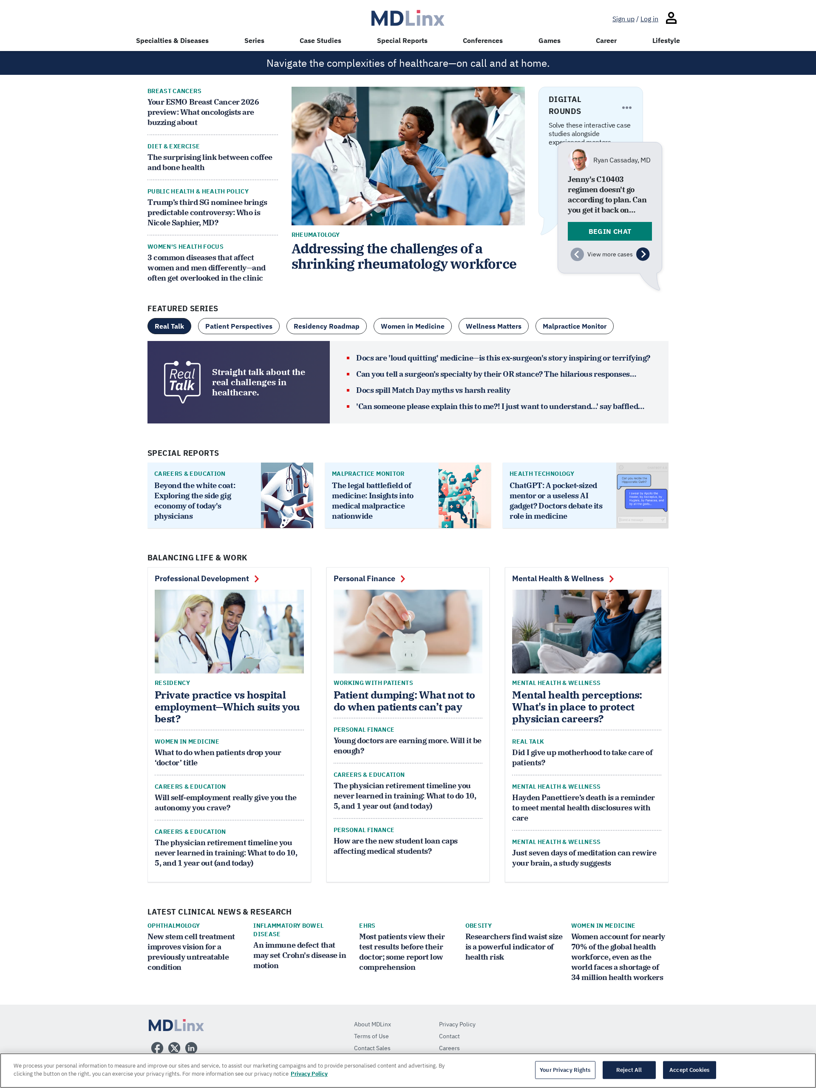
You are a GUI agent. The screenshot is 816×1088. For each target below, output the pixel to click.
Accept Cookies (689, 1070)
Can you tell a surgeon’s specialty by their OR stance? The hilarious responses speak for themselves (493, 374)
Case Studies (320, 40)
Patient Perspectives (238, 326)
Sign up (623, 18)
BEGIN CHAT (610, 231)
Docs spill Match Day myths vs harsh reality (433, 390)
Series (254, 40)
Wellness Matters (493, 326)
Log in (649, 18)
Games (549, 40)
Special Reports (402, 40)
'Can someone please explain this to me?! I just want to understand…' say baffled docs (497, 406)
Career (606, 40)
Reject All (629, 1070)
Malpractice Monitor (574, 326)
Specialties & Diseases (172, 40)
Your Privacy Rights (565, 1070)
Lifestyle (666, 40)
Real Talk (169, 326)
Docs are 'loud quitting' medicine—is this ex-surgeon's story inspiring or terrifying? (503, 358)
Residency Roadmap (327, 326)
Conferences (483, 40)
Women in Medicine (413, 326)
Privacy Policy (309, 1073)
